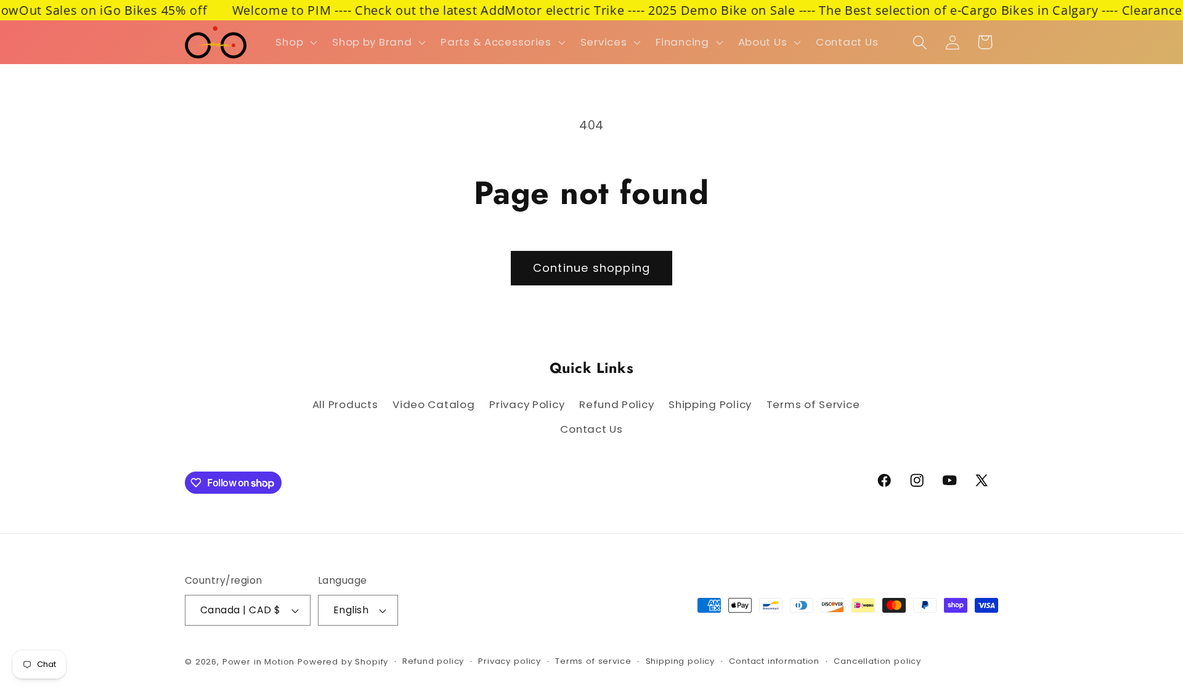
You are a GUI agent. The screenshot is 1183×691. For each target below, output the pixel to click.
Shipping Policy (710, 404)
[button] (295, 42)
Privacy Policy (526, 404)
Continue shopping (591, 268)
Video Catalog (433, 404)
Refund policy (433, 661)
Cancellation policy (877, 661)
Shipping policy (680, 661)
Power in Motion (258, 662)
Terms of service (593, 661)
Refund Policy (616, 404)
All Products (345, 404)
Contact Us (591, 429)
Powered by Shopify (343, 662)
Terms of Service (813, 404)
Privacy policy (509, 661)
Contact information (774, 661)
